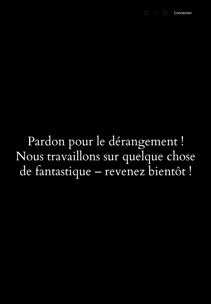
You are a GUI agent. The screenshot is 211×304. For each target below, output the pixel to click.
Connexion (183, 13)
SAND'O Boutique (36, 11)
